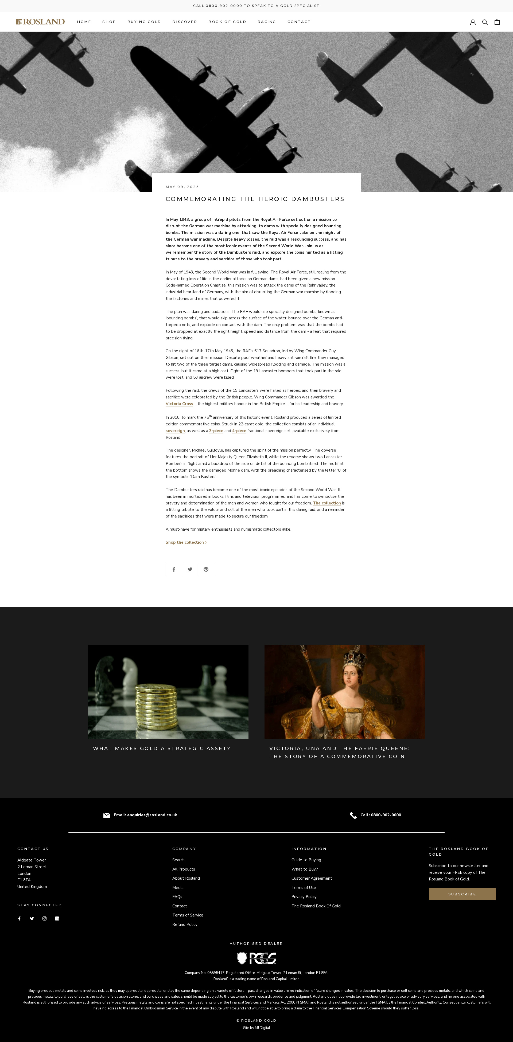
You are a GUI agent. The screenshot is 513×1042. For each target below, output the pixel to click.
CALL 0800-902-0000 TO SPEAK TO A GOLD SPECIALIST (256, 6)
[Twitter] (32, 918)
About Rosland (186, 878)
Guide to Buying (306, 860)
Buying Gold (144, 21)
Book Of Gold (227, 21)
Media (178, 887)
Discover (184, 21)
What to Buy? (305, 869)
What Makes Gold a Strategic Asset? (162, 748)
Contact (299, 21)
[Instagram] (44, 918)
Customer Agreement (312, 878)
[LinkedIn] (57, 918)
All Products (183, 869)
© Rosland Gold (256, 1021)
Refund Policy (184, 924)
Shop (109, 21)
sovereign (175, 430)
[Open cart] (497, 22)
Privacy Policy (304, 896)
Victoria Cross (179, 403)
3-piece (216, 430)
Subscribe (462, 894)
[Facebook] (19, 918)
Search (178, 860)
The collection (327, 503)
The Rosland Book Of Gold (316, 906)
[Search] (485, 22)
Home (84, 21)
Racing (267, 21)
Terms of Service (187, 915)
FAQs (177, 896)
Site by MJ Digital (256, 1027)
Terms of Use (304, 887)
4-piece (239, 430)
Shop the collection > (186, 542)
